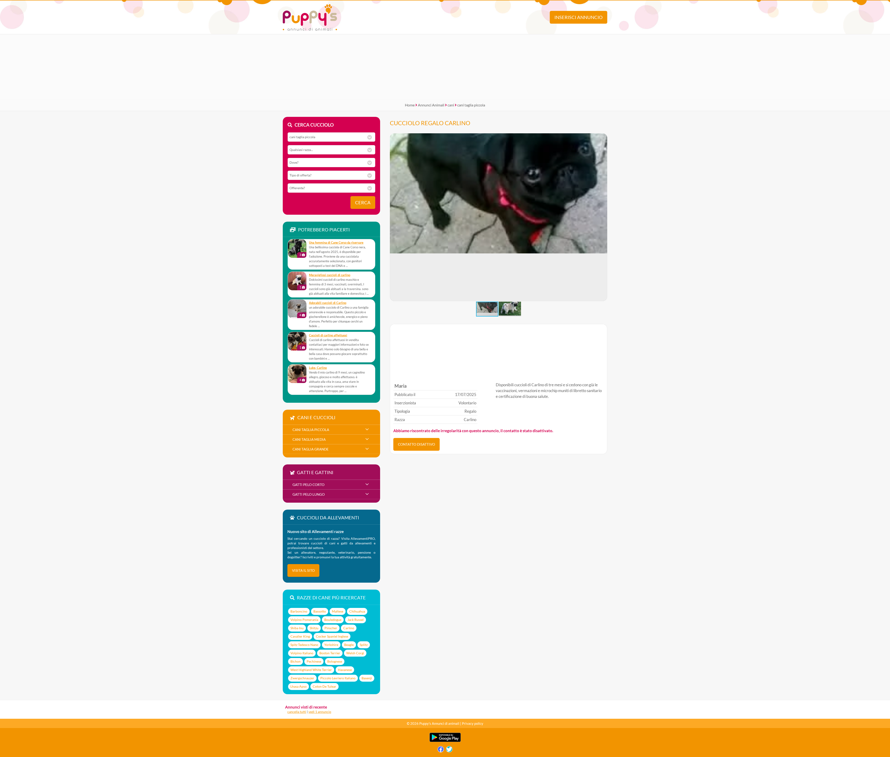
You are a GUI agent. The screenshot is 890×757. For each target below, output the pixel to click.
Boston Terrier (329, 653)
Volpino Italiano (301, 653)
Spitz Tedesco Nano (304, 645)
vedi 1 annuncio (319, 712)
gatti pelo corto (308, 484)
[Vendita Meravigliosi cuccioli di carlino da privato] (297, 281)
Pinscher (330, 628)
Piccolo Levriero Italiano (338, 678)
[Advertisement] (445, 66)
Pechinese (314, 661)
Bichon (295, 661)
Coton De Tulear (324, 686)
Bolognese (334, 661)
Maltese (337, 611)
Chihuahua (357, 611)
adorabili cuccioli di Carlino (327, 303)
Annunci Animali (431, 105)
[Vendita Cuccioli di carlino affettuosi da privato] (297, 341)
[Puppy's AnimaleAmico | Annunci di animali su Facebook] (441, 750)
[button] (603, 217)
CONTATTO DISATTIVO (416, 444)
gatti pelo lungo (308, 494)
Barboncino (298, 611)
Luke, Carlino (318, 368)
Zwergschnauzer (302, 678)
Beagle (349, 645)
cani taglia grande (310, 449)
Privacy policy (472, 723)
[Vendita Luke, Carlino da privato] (297, 373)
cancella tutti (296, 712)
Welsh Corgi (355, 653)
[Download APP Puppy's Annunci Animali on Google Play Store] (445, 741)
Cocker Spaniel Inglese (332, 636)
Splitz (364, 645)
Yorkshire (331, 645)
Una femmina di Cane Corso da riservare (336, 242)
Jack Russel (355, 620)
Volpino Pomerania (304, 620)
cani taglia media (309, 439)
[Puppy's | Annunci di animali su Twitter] (449, 750)
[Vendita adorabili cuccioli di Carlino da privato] (297, 309)
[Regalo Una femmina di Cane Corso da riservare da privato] (297, 248)
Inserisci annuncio (578, 17)
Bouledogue (332, 620)
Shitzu (314, 628)
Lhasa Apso (298, 686)
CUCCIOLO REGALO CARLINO (430, 122)
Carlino (348, 628)
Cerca (363, 202)
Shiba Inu (297, 628)
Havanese (345, 670)
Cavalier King (300, 636)
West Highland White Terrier (311, 670)
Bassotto (319, 611)
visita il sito (303, 570)
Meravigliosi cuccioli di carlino (329, 275)
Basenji (367, 678)
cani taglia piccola (471, 105)
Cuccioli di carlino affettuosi (328, 335)
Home (410, 105)
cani (451, 105)
